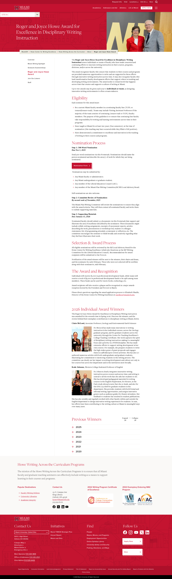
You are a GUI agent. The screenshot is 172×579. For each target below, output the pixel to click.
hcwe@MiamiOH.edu (61, 499)
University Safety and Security (98, 545)
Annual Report (56, 535)
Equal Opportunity (23, 569)
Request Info (117, 2)
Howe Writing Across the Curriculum (72, 52)
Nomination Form (81, 166)
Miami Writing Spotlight (36, 64)
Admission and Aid (110, 8)
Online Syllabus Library (95, 542)
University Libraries (29, 496)
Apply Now (146, 8)
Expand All (125, 419)
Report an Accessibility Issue (97, 569)
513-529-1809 (31, 554)
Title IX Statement (81, 569)
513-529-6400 (29, 560)
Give (151, 2)
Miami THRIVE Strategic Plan (61, 532)
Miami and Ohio (56, 538)
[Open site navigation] (156, 7)
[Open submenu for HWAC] (37, 14)
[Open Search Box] (156, 2)
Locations (133, 2)
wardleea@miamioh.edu (124, 295)
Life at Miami (133, 8)
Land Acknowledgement (54, 569)
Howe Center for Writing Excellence (43, 52)
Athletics (123, 8)
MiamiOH (25, 52)
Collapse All (135, 419)
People (89, 532)
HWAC (5, 14)
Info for (143, 2)
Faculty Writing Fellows (30, 493)
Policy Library (86, 572)
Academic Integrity (28, 500)
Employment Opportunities (97, 538)
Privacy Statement (68, 569)
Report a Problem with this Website (143, 569)
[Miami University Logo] (21, 8)
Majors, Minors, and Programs (98, 535)
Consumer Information (37, 569)
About (89, 52)
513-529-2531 (34, 557)
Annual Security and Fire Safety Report (119, 569)
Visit (125, 2)
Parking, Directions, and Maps (98, 548)
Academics (97, 8)
